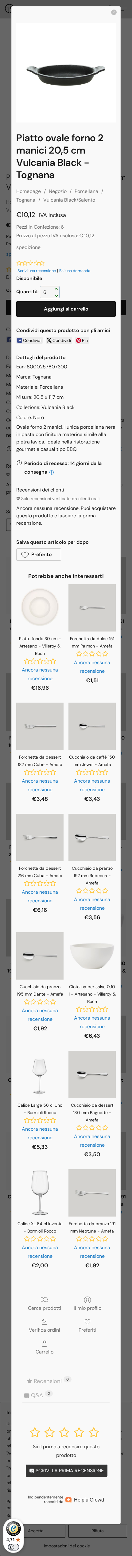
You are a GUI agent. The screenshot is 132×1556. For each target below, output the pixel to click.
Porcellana (86, 191)
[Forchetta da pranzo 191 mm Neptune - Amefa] (92, 1193)
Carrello (44, 1352)
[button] (38, 554)
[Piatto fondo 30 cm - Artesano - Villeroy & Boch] (40, 608)
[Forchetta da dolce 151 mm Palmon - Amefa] (92, 608)
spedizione (28, 247)
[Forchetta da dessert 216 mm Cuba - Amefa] (40, 837)
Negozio (58, 191)
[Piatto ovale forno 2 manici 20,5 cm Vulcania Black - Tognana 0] (66, 72)
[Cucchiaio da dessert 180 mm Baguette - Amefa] (92, 1074)
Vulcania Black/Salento (69, 200)
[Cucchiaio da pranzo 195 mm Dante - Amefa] (40, 956)
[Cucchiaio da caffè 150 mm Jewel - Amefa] (92, 726)
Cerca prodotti (44, 1308)
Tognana (25, 200)
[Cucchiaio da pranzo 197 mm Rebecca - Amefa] (92, 837)
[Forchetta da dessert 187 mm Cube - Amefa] (40, 726)
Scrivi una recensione (36, 270)
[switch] (13, 1547)
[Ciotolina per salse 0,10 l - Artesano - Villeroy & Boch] (92, 956)
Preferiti (87, 1330)
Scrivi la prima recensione (69, 1470)
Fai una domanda (74, 270)
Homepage (28, 191)
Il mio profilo (87, 1308)
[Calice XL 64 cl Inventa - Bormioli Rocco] (40, 1193)
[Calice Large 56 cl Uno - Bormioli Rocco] (40, 1074)
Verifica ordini (44, 1330)
